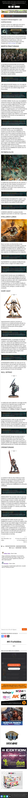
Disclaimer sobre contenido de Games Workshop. (16, 795)
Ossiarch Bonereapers (21, 546)
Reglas (25, 547)
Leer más (17, 6)
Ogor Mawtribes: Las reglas (6, 539)
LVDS (13, 15)
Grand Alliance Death (11, 546)
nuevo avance (12, 43)
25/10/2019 (8, 15)
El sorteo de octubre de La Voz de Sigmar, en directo (21, 540)
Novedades (19, 547)
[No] (26, 4)
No (12, 6)
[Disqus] (14, 569)
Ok (9, 6)
